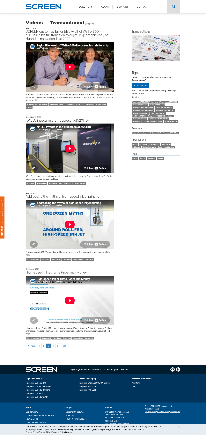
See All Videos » (140, 85)
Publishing (80, 104)
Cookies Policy (58, 432)
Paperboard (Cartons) (166, 147)
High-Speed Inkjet (56, 104)
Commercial (69, 104)
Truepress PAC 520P (157, 105)
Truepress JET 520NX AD (164, 110)
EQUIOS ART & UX (139, 116)
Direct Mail (90, 104)
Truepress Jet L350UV (164, 108)
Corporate (45, 259)
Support (161, 158)
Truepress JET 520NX (140, 113)
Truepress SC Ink (171, 122)
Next (64, 346)
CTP (133, 386)
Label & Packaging (139, 133)
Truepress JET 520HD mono (142, 110)
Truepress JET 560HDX (168, 102)
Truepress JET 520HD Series (37, 104)
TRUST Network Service (76, 419)
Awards (142, 158)
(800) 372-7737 (112, 421)
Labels (134, 144)
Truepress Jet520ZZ (158, 113)
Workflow (136, 383)
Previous (31, 346)
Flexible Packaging (149, 147)
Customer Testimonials (36, 422)
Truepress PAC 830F (139, 105)
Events (29, 107)
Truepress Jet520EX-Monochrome (160, 116)
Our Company (32, 412)
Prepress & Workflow (170, 133)
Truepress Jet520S (139, 119)
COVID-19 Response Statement (40, 415)
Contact (109, 407)
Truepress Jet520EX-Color (158, 119)
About (28, 407)
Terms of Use (45, 432)
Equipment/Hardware (75, 412)
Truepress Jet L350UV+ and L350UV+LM (147, 122)
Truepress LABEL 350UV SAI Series (145, 102)
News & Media (32, 419)
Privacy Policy (32, 432)
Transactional (101, 104)
